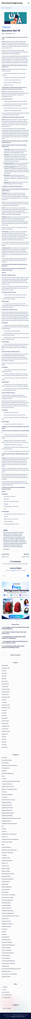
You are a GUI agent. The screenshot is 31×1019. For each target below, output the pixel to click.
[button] (6, 549)
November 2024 (6, 692)
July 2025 (4, 670)
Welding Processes (6, 971)
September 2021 (6, 731)
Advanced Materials (6, 760)
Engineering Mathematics (8, 813)
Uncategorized (5, 966)
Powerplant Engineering (7, 910)
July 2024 (4, 699)
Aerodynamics (5, 763)
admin (5, 530)
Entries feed (6, 992)
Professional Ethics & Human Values (10, 916)
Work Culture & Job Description (9, 974)
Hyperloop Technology (7, 852)
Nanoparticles (5, 892)
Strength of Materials (7, 942)
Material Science (6, 881)
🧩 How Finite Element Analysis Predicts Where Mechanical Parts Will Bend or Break (13, 646)
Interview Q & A (6, 27)
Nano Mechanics (6, 889)
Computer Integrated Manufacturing (11, 781)
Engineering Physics (6, 821)
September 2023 (6, 707)
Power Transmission (6, 908)
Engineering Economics (7, 807)
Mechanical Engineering (12, 3)
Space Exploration (6, 939)
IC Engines (4, 855)
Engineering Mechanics (7, 815)
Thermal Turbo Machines (8, 953)
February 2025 (5, 684)
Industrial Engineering (7, 860)
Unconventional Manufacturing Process (11, 968)
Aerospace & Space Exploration (9, 765)
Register (5, 987)
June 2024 (4, 702)
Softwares (4, 934)
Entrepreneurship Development (9, 823)
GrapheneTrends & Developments (10, 839)
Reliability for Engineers (7, 924)
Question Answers (6, 921)
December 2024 (6, 689)
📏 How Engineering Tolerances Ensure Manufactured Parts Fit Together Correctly (15, 642)
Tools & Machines (6, 958)
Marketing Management (7, 879)
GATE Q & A (4, 837)
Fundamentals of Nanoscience (9, 834)
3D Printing (4, 757)
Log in (4, 989)
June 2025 (4, 673)
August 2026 (5, 665)
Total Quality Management (8, 961)
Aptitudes (4, 771)
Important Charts (6, 858)
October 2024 (5, 694)
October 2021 (5, 729)
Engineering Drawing (7, 805)
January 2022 (5, 723)
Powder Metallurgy (6, 905)
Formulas (4, 831)
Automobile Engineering (7, 773)
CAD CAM (4, 778)
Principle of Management (8, 913)
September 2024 (6, 697)
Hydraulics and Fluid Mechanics (9, 850)
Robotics (4, 932)
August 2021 (4, 734)
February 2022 (5, 721)
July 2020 (4, 744)
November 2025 (6, 668)
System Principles (6, 947)
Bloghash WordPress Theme (18, 1016)
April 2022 (4, 715)
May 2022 (4, 713)
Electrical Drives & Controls (8, 800)
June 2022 (4, 710)
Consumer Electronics (7, 784)
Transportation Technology (8, 963)
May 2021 (4, 742)
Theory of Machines (6, 950)
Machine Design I (6, 868)
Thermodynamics (6, 955)
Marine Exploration (6, 876)
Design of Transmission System (9, 789)
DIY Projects (4, 797)
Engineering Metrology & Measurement (11, 818)
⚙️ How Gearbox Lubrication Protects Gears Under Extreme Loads (14, 632)
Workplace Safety (6, 976)
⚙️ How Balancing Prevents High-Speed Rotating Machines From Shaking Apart (13, 637)
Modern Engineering (6, 887)
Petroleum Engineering (7, 900)
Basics (3, 776)
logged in (13, 570)
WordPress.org (6, 997)
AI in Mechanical (5, 768)
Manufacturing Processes (8, 873)
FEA (2, 826)
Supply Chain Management (8, 945)
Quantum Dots (5, 918)
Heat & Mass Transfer (7, 842)
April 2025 (4, 678)
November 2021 (5, 726)
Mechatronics (5, 884)
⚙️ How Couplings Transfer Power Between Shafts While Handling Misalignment (15, 628)
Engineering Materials (7, 810)
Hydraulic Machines (6, 847)
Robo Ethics (4, 929)
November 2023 (6, 705)
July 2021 (4, 736)
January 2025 (5, 686)
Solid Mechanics (5, 937)
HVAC (3, 844)
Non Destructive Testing (7, 897)
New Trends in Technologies (8, 895)
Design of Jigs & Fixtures (8, 786)
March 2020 (4, 747)
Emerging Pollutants (6, 802)
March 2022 (4, 718)
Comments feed (7, 995)
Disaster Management (7, 794)
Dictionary (4, 792)
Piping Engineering (6, 902)
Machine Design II (6, 871)
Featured (4, 829)
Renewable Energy (6, 926)
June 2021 (4, 739)
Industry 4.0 (4, 863)
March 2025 (4, 681)
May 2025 (4, 676)
